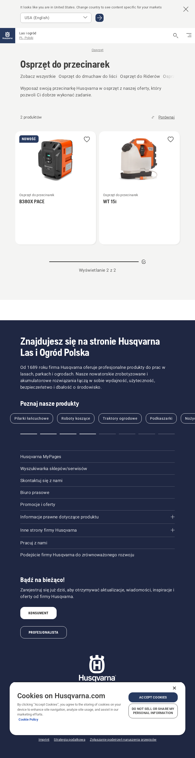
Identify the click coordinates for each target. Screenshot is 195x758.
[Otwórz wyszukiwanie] (176, 36)
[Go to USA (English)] (99, 18)
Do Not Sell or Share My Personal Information (153, 711)
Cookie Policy (28, 719)
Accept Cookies (153, 697)
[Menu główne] (7, 35)
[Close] (174, 688)
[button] (87, 139)
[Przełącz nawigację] (189, 36)
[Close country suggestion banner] (186, 9)
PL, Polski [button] (26, 38)
